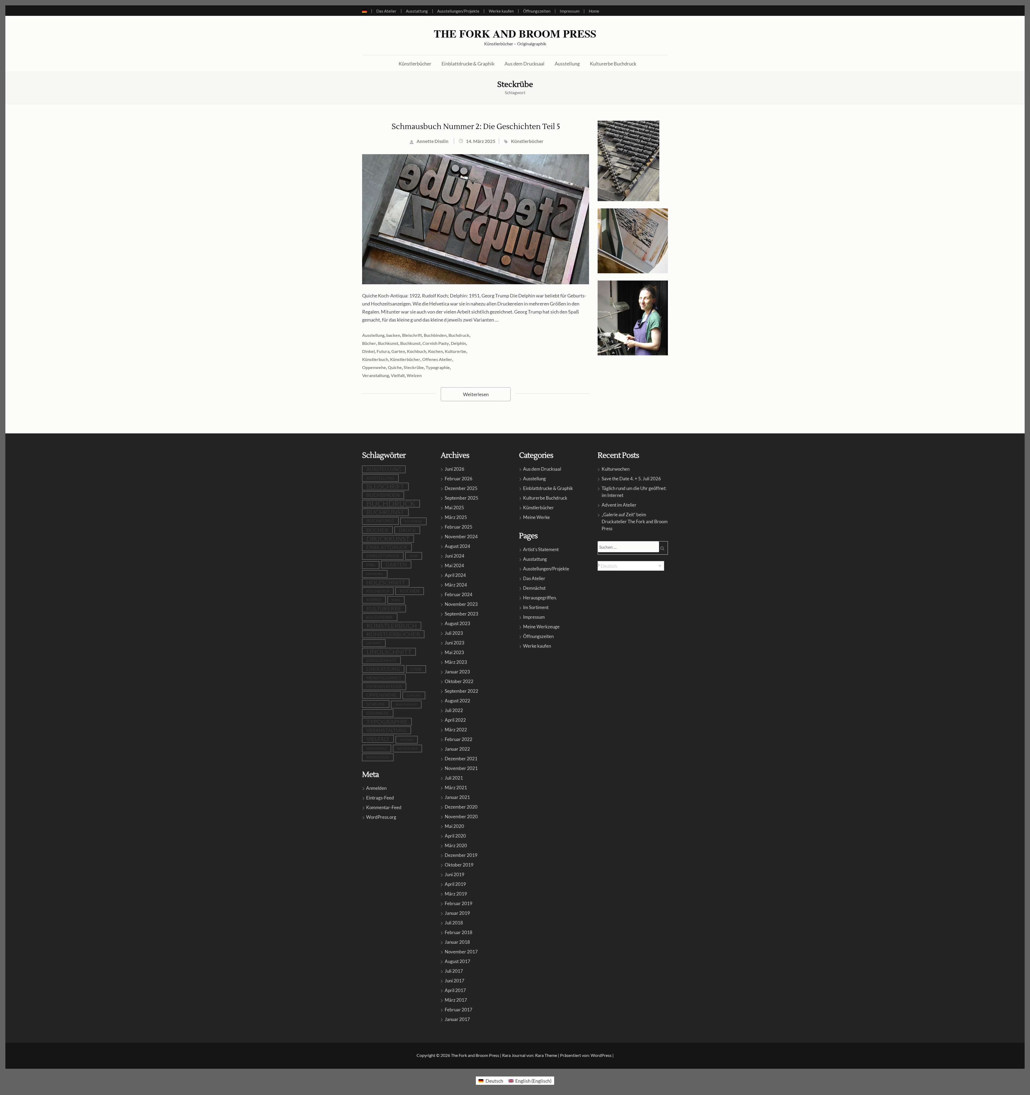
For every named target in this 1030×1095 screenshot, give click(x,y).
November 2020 (461, 816)
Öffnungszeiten (536, 11)
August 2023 (457, 623)
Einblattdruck (386, 547)
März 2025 (456, 517)
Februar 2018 (458, 932)
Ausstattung (417, 11)
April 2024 (455, 575)
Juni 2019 (454, 874)
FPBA (370, 565)
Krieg (396, 600)
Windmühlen (377, 757)
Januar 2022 (457, 749)
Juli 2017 (454, 971)
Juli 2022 (454, 710)
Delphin (458, 343)
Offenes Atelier (437, 359)
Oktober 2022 (459, 681)
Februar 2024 (458, 594)
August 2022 (457, 700)
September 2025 (461, 498)
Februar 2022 (458, 739)
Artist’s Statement (541, 549)
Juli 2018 (454, 923)
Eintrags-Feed (380, 798)
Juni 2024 (454, 556)
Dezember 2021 (461, 758)
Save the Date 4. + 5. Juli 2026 (631, 478)
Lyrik (416, 669)
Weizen (414, 375)
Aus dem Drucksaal (525, 64)
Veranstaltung (375, 375)
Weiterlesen (476, 394)
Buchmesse (413, 521)
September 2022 (461, 691)
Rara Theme (546, 1055)
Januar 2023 (457, 671)
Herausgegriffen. (540, 597)
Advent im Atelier (619, 505)
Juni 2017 (454, 980)
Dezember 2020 (461, 807)
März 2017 (456, 1000)
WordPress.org (381, 817)
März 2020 (456, 845)
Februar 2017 (458, 1009)
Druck (407, 530)
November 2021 (461, 768)
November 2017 (461, 951)
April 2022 (455, 720)
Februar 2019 (458, 903)
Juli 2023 (454, 633)
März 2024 (456, 585)
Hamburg (374, 574)
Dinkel (368, 351)
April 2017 (455, 990)
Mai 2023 (454, 652)
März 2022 (456, 729)
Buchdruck (458, 335)
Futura (383, 351)
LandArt (373, 643)
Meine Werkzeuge (541, 626)
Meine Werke (536, 517)
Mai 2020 (454, 826)
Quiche (395, 367)
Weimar (406, 740)
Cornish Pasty (435, 343)
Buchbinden (435, 335)
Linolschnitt (388, 651)
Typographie (438, 367)
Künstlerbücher (415, 64)
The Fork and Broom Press (515, 33)
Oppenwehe (374, 367)
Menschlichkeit (383, 677)
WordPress (601, 1055)
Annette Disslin (432, 141)
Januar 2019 (457, 913)
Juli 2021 (454, 778)
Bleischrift (412, 335)
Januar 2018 (457, 942)
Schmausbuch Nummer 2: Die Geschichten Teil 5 (476, 126)
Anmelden (376, 788)
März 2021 (456, 787)
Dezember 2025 (461, 488)
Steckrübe (414, 367)
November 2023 (461, 604)
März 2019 (456, 894)
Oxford (414, 695)
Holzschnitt (385, 582)
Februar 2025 (458, 527)
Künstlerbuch (375, 359)
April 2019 (455, 884)
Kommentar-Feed (384, 807)
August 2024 (457, 546)
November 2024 (461, 536)
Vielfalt (398, 375)
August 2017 (457, 961)
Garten (398, 351)
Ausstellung (567, 64)
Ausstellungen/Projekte (458, 11)
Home (594, 11)
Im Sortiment (536, 607)
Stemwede (377, 713)
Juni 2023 (454, 643)
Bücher (369, 343)
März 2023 (456, 662)
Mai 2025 (454, 507)
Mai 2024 (454, 565)
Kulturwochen (616, 469)
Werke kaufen (501, 11)
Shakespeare (406, 704)
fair (414, 556)
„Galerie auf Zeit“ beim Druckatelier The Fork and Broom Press (635, 521)
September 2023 (461, 614)
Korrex (373, 599)
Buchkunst (388, 343)
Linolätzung (383, 669)
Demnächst (534, 588)
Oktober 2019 (459, 865)
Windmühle (376, 748)
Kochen (435, 351)
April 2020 (455, 836)
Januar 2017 (457, 1019)
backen (393, 335)
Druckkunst (388, 539)
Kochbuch (416, 351)
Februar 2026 (458, 478)
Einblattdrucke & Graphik (468, 64)
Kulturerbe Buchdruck (613, 64)
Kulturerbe (455, 351)
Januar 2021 (457, 797)
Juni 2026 (454, 469)
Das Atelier (386, 11)
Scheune (375, 704)
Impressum (569, 11)
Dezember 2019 (461, 855)
